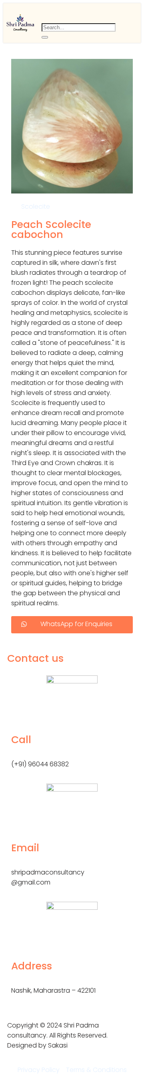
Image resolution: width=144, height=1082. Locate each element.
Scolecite (35, 206)
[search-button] (45, 37)
